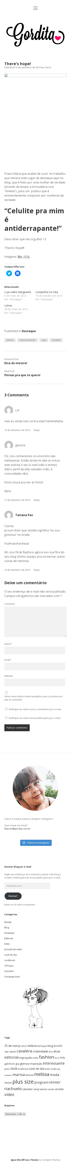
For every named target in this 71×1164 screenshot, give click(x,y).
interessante (54, 1063)
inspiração (36, 1063)
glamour (25, 1063)
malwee (8, 1075)
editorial (11, 1057)
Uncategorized (12, 976)
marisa (19, 1074)
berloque (42, 1046)
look (14, 1068)
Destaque (29, 331)
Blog (6, 927)
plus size (23, 1081)
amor (24, 1045)
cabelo (12, 1051)
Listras (8, 305)
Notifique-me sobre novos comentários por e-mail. (35, 709)
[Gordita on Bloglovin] (35, 1027)
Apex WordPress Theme (24, 1159)
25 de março (12, 1046)
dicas (57, 1051)
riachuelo (13, 1088)
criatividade (40, 1051)
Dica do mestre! (15, 363)
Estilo (7, 943)
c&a (6, 1051)
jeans (7, 1068)
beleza (10, 340)
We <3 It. (23, 257)
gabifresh (9, 1063)
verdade (56, 340)
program (41, 1082)
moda (54, 1074)
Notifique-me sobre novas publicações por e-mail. (35, 718)
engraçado (25, 1057)
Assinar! (13, 896)
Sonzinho (9, 971)
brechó (58, 1046)
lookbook (23, 1068)
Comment (9, 603)
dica (51, 1051)
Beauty (7, 922)
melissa (41, 1074)
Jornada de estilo (13, 949)
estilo (35, 1057)
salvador (27, 1089)
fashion (46, 1057)
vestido (59, 1089)
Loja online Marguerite (17, 292)
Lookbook (9, 960)
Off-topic (9, 965)
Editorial (8, 938)
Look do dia (10, 954)
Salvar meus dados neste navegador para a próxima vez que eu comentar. (33, 698)
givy (17, 1063)
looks (47, 1068)
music (8, 1082)
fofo (62, 1057)
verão (51, 1089)
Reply (37, 430)
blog (50, 1046)
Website (8, 676)
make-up (55, 1068)
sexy (44, 340)
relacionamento (27, 340)
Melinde (29, 1075)
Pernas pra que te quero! (22, 375)
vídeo (9, 1094)
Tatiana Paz (24, 515)
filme (57, 1058)
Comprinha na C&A (47, 292)
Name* (8, 644)
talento (44, 1089)
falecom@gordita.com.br (17, 828)
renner (54, 1082)
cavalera (24, 1051)
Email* (7, 660)
